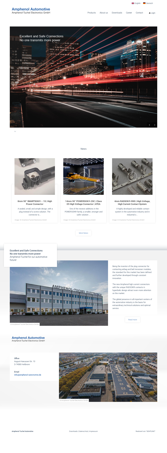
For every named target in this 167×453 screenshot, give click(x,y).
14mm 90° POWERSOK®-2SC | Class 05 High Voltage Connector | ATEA (83, 202)
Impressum (93, 431)
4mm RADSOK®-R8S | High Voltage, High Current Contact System (132, 202)
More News (83, 233)
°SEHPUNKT (150, 431)
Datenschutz (83, 431)
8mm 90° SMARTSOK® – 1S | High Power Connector (35, 202)
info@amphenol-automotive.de (27, 375)
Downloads (73, 431)
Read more (132, 320)
